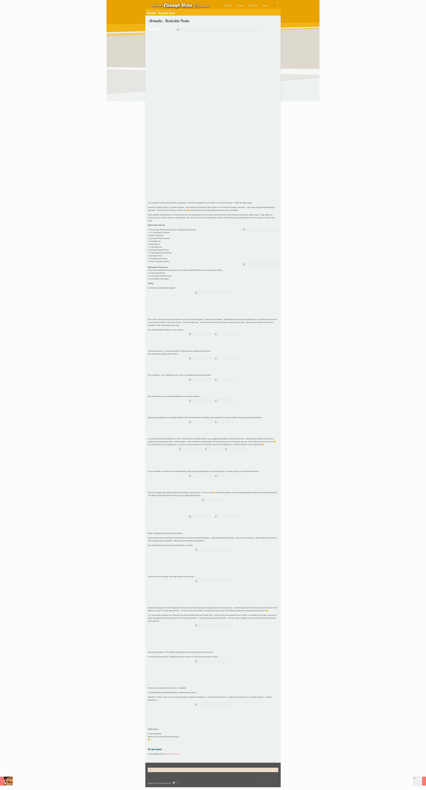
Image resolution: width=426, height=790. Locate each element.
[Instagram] (270, 783)
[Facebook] (258, 783)
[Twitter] (261, 783)
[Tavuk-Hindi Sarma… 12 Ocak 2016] (419, 781)
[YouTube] (264, 783)
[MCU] (180, 6)
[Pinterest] (267, 783)
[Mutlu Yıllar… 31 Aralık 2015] (6, 781)
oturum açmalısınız (172, 754)
